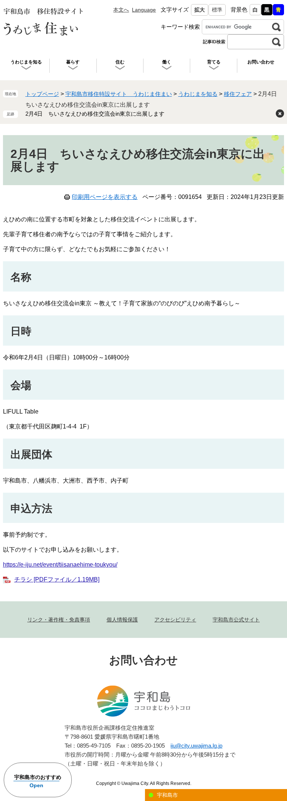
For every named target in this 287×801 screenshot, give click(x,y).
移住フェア (238, 94)
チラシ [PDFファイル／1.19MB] (56, 579)
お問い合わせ (260, 62)
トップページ (42, 94)
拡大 (199, 10)
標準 (217, 10)
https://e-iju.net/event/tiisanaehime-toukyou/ (60, 564)
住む (119, 62)
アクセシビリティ (175, 620)
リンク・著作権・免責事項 (58, 620)
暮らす (73, 62)
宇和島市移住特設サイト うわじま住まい (118, 94)
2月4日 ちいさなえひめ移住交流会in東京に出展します (94, 113)
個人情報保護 (122, 620)
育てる (213, 62)
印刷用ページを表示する (105, 197)
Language (144, 10)
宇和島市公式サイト (236, 620)
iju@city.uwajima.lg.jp (196, 745)
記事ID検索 (214, 41)
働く (166, 62)
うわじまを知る (26, 62)
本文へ (121, 10)
